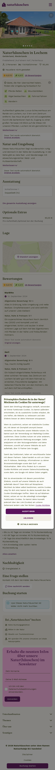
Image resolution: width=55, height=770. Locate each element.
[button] (27, 524)
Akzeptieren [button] (28, 511)
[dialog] (27, 462)
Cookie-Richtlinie (43, 505)
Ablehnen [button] (28, 518)
